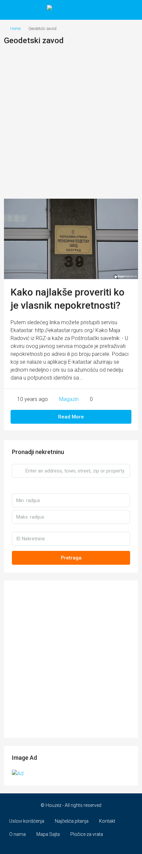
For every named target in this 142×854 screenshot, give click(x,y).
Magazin (69, 399)
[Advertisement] (71, 124)
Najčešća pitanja (72, 821)
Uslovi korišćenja (26, 821)
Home (15, 28)
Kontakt (107, 821)
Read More (71, 417)
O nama (17, 834)
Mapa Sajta (48, 834)
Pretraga (71, 558)
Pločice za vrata (86, 834)
